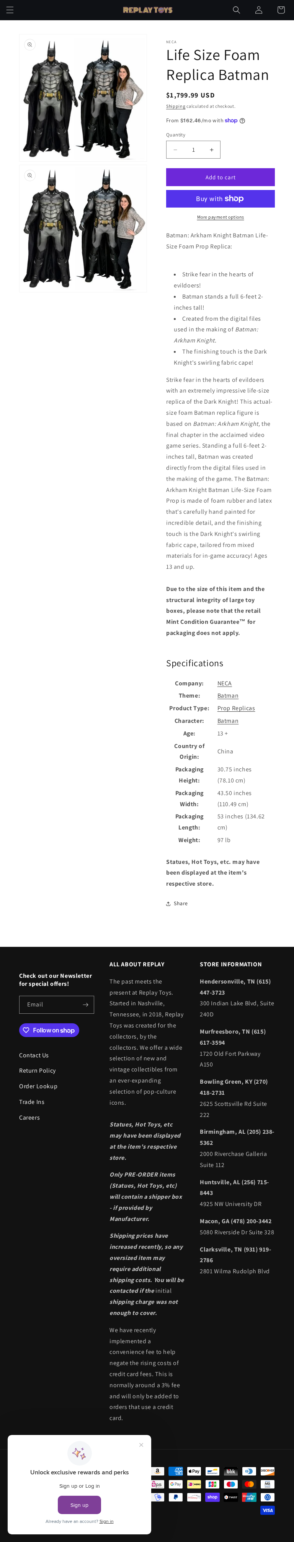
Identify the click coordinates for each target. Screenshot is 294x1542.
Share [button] (181, 903)
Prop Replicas (236, 708)
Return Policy (37, 1070)
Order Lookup (38, 1086)
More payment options (220, 217)
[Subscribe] (85, 1005)
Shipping (176, 106)
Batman (228, 695)
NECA (224, 683)
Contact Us (34, 1055)
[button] (10, 10)
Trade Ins (31, 1102)
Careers (29, 1117)
